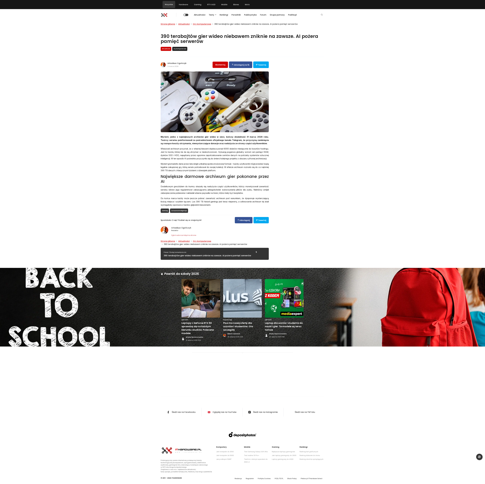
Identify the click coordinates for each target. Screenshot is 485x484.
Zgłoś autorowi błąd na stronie (183, 235)
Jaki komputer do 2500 (225, 452)
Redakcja (238, 478)
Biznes (236, 4)
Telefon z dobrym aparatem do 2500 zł (256, 460)
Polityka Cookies (264, 478)
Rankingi (224, 15)
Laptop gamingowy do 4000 (282, 459)
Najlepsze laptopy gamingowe (283, 452)
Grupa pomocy (277, 15)
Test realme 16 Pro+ (251, 455)
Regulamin (250, 478)
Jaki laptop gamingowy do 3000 (284, 455)
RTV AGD (211, 4)
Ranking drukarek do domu (310, 455)
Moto (247, 4)
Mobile (224, 4)
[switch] (185, 15)
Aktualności (199, 15)
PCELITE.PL (279, 478)
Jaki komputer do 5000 (225, 455)
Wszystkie (169, 4)
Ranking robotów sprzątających (311, 459)
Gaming (197, 4)
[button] (322, 15)
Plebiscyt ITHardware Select (311, 478)
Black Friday (292, 478)
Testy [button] (212, 15)
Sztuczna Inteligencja (179, 211)
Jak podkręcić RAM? (224, 459)
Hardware (183, 4)
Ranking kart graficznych (309, 452)
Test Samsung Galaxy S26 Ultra (256, 452)
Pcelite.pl (292, 15)
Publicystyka (250, 15)
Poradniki (236, 15)
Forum (263, 15)
